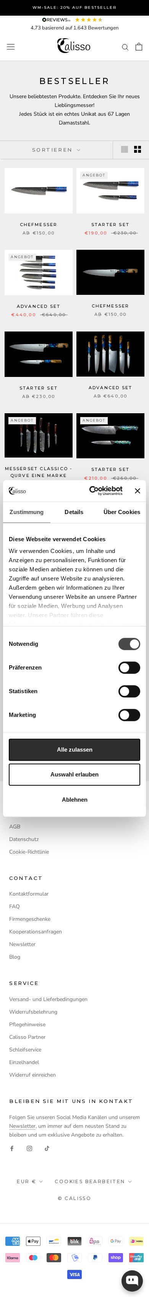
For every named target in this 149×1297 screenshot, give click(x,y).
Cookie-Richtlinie (29, 852)
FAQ (14, 906)
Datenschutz (24, 839)
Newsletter (22, 944)
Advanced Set (38, 306)
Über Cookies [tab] (122, 512)
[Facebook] (12, 1147)
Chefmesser (39, 224)
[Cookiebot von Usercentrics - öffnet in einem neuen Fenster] (92, 491)
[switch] (129, 667)
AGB (14, 826)
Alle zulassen (74, 749)
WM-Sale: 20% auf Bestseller (74, 7)
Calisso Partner (27, 1037)
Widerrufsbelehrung (33, 1012)
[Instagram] (29, 1147)
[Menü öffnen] (11, 47)
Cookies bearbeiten (90, 1181)
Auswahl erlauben (74, 774)
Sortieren (53, 150)
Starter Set (110, 224)
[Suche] (125, 47)
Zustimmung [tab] (27, 512)
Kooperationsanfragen (35, 931)
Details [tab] (74, 512)
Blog (14, 957)
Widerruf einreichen (32, 1075)
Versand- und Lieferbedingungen (48, 999)
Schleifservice (25, 1049)
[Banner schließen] (137, 490)
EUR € (26, 1181)
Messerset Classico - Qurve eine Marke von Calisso (39, 475)
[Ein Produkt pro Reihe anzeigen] (124, 149)
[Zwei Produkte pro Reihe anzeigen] (137, 149)
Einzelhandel (24, 1062)
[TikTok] (47, 1147)
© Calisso (75, 1198)
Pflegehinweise (27, 1024)
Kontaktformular (29, 894)
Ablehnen (74, 799)
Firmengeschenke (29, 919)
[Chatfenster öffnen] (132, 1281)
